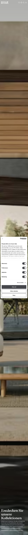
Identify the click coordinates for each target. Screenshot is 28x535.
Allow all (14, 286)
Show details (20, 282)
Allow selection (14, 291)
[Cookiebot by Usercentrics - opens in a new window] (20, 239)
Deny (14, 295)
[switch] (24, 268)
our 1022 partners (10, 246)
